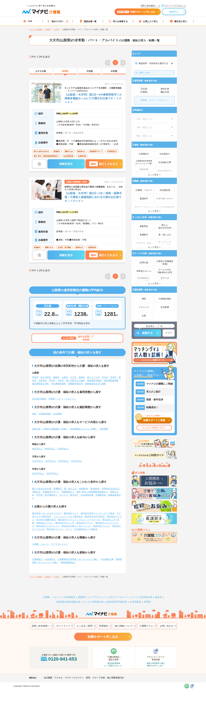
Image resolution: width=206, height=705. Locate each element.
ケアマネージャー (59, 544)
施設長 (158, 597)
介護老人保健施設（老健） (55, 429)
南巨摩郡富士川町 (40, 383)
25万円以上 (63, 461)
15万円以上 (37, 461)
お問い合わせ (166, 626)
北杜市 (105, 377)
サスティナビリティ (74, 677)
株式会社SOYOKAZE (95, 516)
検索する (147, 333)
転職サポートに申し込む (137, 11)
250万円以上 (38, 473)
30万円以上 (76, 461)
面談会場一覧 (90, 21)
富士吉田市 (46, 377)
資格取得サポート (51, 492)
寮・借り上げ (70, 488)
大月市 (144, 73)
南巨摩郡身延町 (94, 380)
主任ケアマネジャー (118, 597)
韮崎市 (82, 377)
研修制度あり (68, 492)
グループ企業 (98, 677)
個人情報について (124, 626)
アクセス (58, 677)
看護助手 (82, 597)
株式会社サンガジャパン (48, 526)
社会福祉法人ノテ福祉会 (86, 529)
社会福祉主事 (107, 559)
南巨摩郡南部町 (111, 380)
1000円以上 (49, 448)
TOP (30, 21)
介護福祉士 (37, 559)
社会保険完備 (87, 495)
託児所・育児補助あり (46, 495)
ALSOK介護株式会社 (46, 519)
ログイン (174, 11)
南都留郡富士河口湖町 (95, 383)
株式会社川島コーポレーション (76, 526)
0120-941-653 (62, 658)
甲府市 (35, 377)
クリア (168, 333)
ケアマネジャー (98, 597)
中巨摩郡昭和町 (58, 383)
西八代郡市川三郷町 (75, 380)
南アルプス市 (93, 377)
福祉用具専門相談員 (116, 602)
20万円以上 (50, 461)
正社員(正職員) (39, 399)
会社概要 (48, 677)
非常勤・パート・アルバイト (62, 399)
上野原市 (42, 380)
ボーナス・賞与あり (69, 495)
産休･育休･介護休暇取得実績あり (92, 492)
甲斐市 (113, 377)
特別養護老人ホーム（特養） (84, 429)
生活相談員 (69, 597)
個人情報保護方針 (115, 677)
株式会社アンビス (101, 526)
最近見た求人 (180, 21)
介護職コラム (146, 626)
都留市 (56, 377)
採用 (88, 677)
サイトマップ (63, 626)
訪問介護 (36, 429)
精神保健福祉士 (68, 562)
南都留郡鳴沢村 (75, 383)
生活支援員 (135, 602)
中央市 (60, 380)
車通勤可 (58, 488)
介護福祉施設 (44, 414)
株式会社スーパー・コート (59, 529)
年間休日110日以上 (111, 488)
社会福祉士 (50, 559)
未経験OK (83, 488)
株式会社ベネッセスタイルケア (47, 513)
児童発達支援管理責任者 (67, 602)
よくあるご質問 (84, 626)
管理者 (147, 602)
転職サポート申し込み (103, 636)
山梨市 (65, 377)
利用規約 (103, 626)
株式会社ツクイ (71, 513)
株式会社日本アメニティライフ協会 (97, 513)
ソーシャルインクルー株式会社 (68, 516)
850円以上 (37, 448)
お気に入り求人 (150, 21)
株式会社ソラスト (44, 523)
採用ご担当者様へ (41, 626)
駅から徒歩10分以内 (41, 488)
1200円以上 (63, 448)
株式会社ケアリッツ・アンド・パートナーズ (79, 519)
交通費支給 (100, 495)
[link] (40, 71)
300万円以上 (52, 473)
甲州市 (52, 380)
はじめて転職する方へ (154, 427)
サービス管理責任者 (93, 602)
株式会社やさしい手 (64, 523)
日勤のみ (36, 492)
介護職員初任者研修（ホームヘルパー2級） (78, 559)
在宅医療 (57, 414)
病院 (34, 414)
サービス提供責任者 (142, 597)
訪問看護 (104, 429)
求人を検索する (120, 21)
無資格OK (95, 488)
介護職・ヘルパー (40, 544)
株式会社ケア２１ (84, 523)
